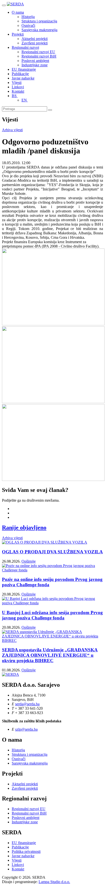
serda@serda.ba (27, 704)
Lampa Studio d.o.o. (54, 882)
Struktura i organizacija (39, 21)
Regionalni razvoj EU (38, 52)
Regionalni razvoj (25, 47)
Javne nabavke (23, 78)
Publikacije (20, 74)
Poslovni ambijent (35, 61)
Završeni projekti (34, 43)
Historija (28, 17)
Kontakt (18, 91)
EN (24, 100)
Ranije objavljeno (24, 527)
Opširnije (28, 561)
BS (15, 96)
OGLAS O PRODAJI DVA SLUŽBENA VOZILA (52, 551)
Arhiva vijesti (12, 130)
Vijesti (16, 82)
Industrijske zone (34, 65)
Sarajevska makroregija (39, 30)
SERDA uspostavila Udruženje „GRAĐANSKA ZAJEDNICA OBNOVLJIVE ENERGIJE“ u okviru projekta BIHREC (50, 655)
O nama (18, 12)
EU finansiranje (24, 69)
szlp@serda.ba (26, 729)
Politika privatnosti (26, 851)
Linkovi (18, 87)
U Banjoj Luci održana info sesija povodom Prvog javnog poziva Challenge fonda (52, 615)
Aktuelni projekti (34, 39)
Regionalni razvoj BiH (38, 56)
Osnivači (28, 25)
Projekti (18, 34)
